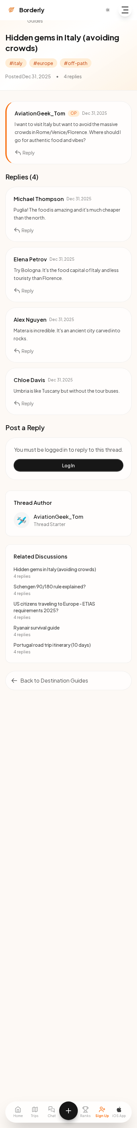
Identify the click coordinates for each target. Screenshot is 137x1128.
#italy (16, 63)
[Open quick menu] (68, 1110)
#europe (43, 63)
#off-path (75, 63)
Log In (68, 465)
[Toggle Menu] (125, 10)
